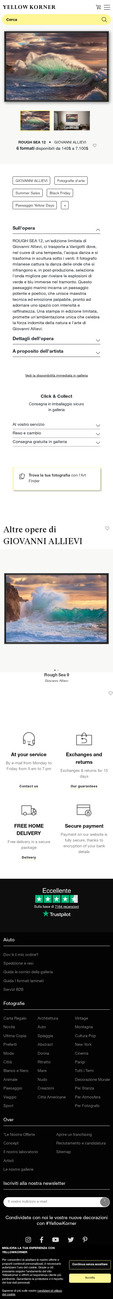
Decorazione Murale (92, 1080)
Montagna (84, 1027)
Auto (42, 1027)
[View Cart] (98, 7)
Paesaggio (12, 1089)
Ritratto (44, 1062)
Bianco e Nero (15, 1071)
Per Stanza (84, 1089)
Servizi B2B (13, 990)
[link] (29, 7)
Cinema (81, 1054)
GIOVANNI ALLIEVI (32, 181)
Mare (42, 1071)
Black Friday (60, 193)
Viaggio (10, 1097)
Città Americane (52, 1097)
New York (83, 1045)
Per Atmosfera (87, 1097)
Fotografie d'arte (71, 181)
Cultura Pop (85, 1036)
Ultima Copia (14, 1036)
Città (7, 1062)
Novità (9, 1027)
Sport (8, 1106)
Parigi (80, 1062)
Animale (10, 1080)
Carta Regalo (15, 1019)
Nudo (42, 1080)
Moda (8, 1054)
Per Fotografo (87, 1106)
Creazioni (46, 1089)
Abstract (45, 1045)
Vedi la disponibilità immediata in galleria (56, 376)
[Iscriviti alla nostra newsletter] (105, 1202)
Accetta (90, 1277)
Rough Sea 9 (56, 675)
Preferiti (10, 1045)
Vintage (81, 1019)
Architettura (48, 1019)
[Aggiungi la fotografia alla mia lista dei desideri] (110, 693)
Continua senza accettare (89, 1264)
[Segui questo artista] (107, 528)
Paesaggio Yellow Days (35, 206)
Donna (43, 1054)
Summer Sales (28, 193)
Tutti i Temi (84, 1071)
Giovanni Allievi (56, 681)
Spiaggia (45, 1036)
